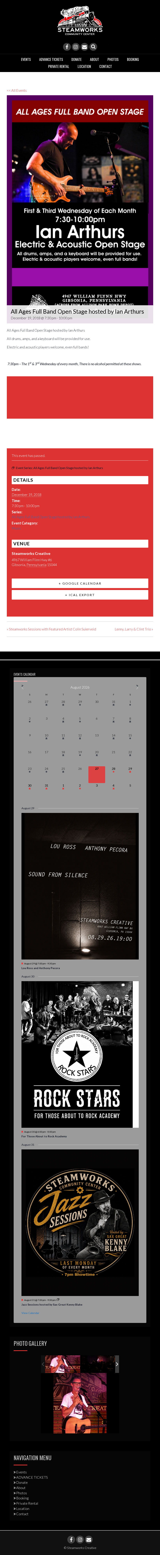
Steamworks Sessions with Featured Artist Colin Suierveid (51, 629)
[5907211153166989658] (62, 1364)
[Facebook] (67, 47)
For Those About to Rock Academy (44, 1136)
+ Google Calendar (80, 583)
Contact (105, 66)
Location (84, 66)
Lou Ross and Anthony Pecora (40, 968)
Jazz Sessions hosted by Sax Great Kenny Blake (51, 1304)
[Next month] (137, 688)
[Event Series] (58, 1299)
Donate (76, 59)
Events (26, 59)
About (94, 59)
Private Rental (58, 66)
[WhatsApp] (40, 439)
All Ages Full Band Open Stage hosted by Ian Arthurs (51, 517)
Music (16, 528)
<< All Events (17, 90)
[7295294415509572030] (98, 1364)
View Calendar (30, 1313)
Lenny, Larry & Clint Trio (134, 629)
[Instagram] (76, 47)
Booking (133, 59)
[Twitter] (20, 439)
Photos (113, 59)
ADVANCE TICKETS (51, 59)
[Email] (84, 47)
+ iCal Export (80, 595)
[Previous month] (22, 688)
